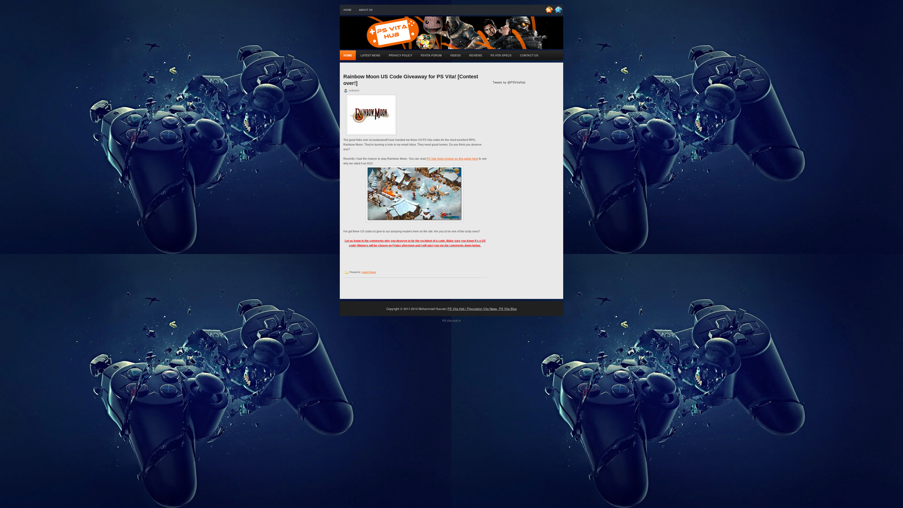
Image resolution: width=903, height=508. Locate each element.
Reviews (475, 55)
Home (347, 9)
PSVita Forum (431, 55)
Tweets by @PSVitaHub (509, 82)
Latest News (370, 55)
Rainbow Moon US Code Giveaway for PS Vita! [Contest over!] (410, 80)
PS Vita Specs (501, 55)
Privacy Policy (400, 55)
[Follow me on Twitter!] (559, 12)
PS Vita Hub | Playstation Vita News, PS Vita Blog (482, 308)
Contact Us (529, 55)
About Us (365, 9)
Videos (455, 55)
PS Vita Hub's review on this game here (452, 158)
